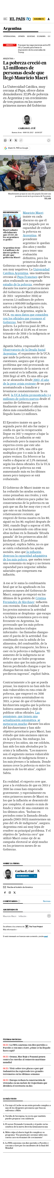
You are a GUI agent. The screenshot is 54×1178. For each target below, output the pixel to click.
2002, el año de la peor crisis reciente (26, 381)
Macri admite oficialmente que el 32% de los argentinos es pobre (11, 235)
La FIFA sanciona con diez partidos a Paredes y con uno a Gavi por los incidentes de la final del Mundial (27, 1145)
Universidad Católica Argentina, (26, 271)
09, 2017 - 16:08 (32, 133)
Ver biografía (23, 876)
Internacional (9, 36)
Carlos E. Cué (27, 128)
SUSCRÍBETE (39, 19)
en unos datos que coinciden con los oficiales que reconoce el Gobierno (25, 318)
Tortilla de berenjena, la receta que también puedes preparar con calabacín (25, 1117)
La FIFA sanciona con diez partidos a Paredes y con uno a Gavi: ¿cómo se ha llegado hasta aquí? (26, 1048)
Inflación (22, 916)
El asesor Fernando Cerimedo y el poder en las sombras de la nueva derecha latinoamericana (26, 1125)
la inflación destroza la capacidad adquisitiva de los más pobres (25, 555)
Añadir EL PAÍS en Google (18, 148)
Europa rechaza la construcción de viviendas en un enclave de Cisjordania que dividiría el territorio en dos (25, 1083)
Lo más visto (9, 1099)
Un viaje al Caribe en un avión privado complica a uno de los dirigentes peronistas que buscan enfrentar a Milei (28, 1108)
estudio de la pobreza (17, 284)
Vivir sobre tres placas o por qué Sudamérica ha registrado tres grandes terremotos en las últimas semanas (23, 1071)
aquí (46, 936)
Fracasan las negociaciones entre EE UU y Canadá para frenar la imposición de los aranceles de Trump (34, 48)
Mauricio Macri (33, 213)
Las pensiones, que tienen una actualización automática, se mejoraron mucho (21, 718)
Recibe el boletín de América (20, 887)
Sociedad (31, 36)
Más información (9, 930)
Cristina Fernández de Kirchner (24, 600)
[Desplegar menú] (5, 19)
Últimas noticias (12, 1039)
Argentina (12, 29)
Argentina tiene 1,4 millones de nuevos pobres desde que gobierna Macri (11, 253)
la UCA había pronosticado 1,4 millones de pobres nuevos (27, 397)
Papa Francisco (27, 277)
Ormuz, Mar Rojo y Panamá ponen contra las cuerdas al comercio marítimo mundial (24, 1059)
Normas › (47, 901)
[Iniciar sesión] (48, 19)
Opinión (21, 36)
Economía (41, 36)
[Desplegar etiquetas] (49, 916)
